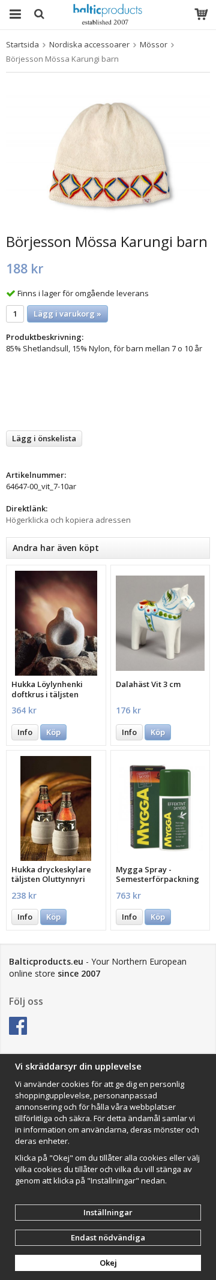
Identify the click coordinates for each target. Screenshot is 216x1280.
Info (24, 732)
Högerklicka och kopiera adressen (68, 519)
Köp (53, 732)
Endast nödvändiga (108, 1237)
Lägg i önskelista (44, 438)
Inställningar (108, 1212)
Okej (108, 1262)
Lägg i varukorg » (67, 313)
